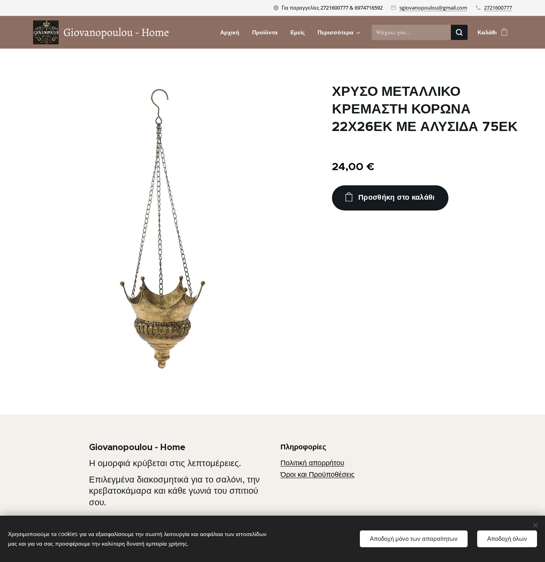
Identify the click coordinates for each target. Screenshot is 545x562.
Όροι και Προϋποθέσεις (317, 474)
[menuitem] (232, 32)
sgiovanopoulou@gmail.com (433, 7)
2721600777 (498, 7)
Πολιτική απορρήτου (312, 463)
